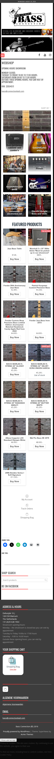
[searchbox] (25, 580)
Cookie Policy (5, 754)
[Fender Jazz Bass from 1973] (39, 309)
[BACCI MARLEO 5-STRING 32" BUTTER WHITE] (39, 389)
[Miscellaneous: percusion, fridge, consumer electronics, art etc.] (14, 199)
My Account (27, 499)
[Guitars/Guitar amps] (39, 138)
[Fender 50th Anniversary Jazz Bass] (14, 274)
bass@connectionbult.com (13, 91)
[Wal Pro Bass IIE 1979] (39, 426)
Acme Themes (27, 734)
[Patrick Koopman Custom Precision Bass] (39, 274)
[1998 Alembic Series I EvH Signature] (14, 461)
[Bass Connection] (27, 51)
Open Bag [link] (13, 669)
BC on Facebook (10, 586)
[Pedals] (39, 160)
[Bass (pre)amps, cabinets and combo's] (14, 138)
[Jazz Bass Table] (14, 237)
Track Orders (27, 509)
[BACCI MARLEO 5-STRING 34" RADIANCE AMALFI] (14, 389)
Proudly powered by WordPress (16, 731)
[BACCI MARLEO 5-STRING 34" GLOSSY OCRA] (14, 352)
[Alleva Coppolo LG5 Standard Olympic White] (14, 426)
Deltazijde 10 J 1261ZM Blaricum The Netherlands (10, 616)
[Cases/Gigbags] (14, 160)
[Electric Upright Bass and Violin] (39, 199)
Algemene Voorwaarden (13, 704)
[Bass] (27, 117)
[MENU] (2, 55)
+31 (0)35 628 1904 (11, 622)
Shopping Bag (27, 517)
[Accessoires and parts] (14, 179)
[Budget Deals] (39, 179)
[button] (5, 689)
